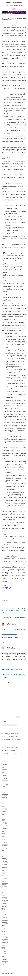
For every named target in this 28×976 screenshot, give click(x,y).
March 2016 (4, 792)
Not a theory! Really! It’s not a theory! (14, 752)
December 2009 (5, 900)
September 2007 (5, 942)
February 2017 (4, 783)
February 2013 (4, 840)
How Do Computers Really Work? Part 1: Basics (11, 739)
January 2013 (4, 842)
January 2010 (4, 898)
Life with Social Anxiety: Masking (11, 747)
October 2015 (4, 797)
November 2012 (5, 845)
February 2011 (4, 878)
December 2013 (5, 825)
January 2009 (4, 917)
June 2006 (3, 965)
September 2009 (5, 904)
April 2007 (3, 950)
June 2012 (3, 853)
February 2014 (4, 822)
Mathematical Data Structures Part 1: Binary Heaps (21, 610)
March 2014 (4, 820)
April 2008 (3, 931)
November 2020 (5, 764)
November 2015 (5, 795)
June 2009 (3, 909)
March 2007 (4, 951)
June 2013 (3, 834)
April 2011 (3, 875)
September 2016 (5, 786)
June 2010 (3, 890)
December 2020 (5, 762)
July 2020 (3, 767)
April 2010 (3, 894)
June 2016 (3, 791)
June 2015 (3, 801)
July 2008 (3, 926)
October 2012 (4, 847)
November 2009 (5, 901)
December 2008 (5, 919)
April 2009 (3, 912)
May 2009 (3, 911)
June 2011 (3, 872)
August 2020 (4, 766)
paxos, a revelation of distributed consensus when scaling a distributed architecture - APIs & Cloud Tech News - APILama (14, 676)
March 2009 (4, 914)
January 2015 (4, 809)
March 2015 (4, 806)
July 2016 (3, 789)
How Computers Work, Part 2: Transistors (10, 736)
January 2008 (4, 936)
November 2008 (5, 920)
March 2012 (4, 858)
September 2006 (5, 961)
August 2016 (4, 787)
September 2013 (5, 830)
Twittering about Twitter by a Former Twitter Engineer (12, 737)
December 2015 (5, 794)
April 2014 (3, 819)
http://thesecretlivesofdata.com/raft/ (9, 634)
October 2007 (4, 940)
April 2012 (3, 856)
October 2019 (4, 769)
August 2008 (4, 925)
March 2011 (4, 876)
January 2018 (4, 778)
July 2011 (3, 870)
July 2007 (3, 945)
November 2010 (5, 883)
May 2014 (3, 817)
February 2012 (4, 859)
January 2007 (4, 954)
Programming (22, 599)
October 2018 (4, 775)
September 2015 (5, 798)
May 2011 (3, 873)
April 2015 (3, 805)
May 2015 (3, 803)
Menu (14, 8)
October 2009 (4, 903)
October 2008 (4, 922)
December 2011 (5, 862)
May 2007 (3, 948)
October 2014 (4, 811)
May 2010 (3, 892)
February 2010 (4, 897)
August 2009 (4, 906)
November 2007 (5, 939)
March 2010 (4, 895)
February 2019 (4, 773)
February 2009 (4, 915)
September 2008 (5, 923)
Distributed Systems (15, 599)
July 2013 (3, 833)
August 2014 (4, 814)
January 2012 (4, 861)
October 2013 (4, 828)
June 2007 (3, 947)
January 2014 (4, 823)
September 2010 (5, 886)
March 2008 (4, 933)
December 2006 (5, 956)
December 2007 (5, 937)
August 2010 (4, 887)
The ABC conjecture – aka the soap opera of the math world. (8, 610)
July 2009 (3, 908)
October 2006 (4, 959)
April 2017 (3, 781)
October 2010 (4, 884)
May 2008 (3, 929)
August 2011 (4, 869)
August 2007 (4, 944)
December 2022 (5, 761)
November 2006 (5, 958)
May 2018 (3, 776)
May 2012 (3, 855)
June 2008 (3, 928)
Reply (3, 642)
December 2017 (5, 780)
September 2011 (5, 867)
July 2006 (3, 964)
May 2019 (3, 772)
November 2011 (5, 864)
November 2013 (5, 826)
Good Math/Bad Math (14, 3)
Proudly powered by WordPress (7, 973)
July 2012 (3, 851)
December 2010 (5, 881)
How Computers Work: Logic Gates (8, 734)
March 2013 (4, 839)
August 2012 (4, 850)
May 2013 (3, 836)
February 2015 (4, 808)
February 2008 (4, 934)
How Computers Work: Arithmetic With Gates (10, 733)
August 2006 (4, 962)
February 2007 (4, 953)
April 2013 (3, 837)
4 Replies (3, 22)
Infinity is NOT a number (13, 748)
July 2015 (3, 800)
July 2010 (3, 889)
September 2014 (5, 812)
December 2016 (5, 784)
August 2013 (4, 831)
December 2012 (5, 844)
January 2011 (4, 880)
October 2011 (4, 865)
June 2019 (3, 770)
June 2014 (3, 816)
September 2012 (5, 848)
